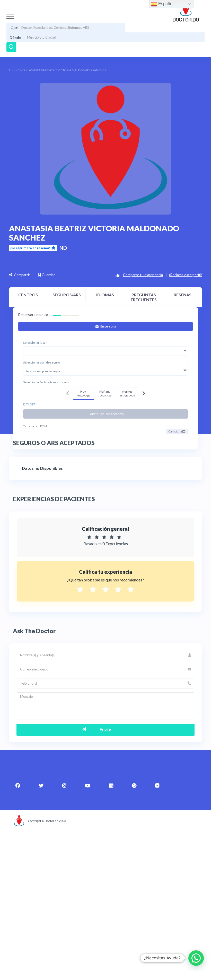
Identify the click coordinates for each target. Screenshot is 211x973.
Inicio (12, 70)
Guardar (48, 274)
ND (22, 70)
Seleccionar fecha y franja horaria (46, 382)
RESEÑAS (182, 294)
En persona (108, 326)
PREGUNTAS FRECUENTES (144, 297)
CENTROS (28, 294)
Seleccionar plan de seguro (41, 362)
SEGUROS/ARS (66, 294)
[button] (196, 958)
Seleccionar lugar (35, 342)
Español (165, 4)
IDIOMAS (105, 294)
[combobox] (105, 351)
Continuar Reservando (105, 414)
